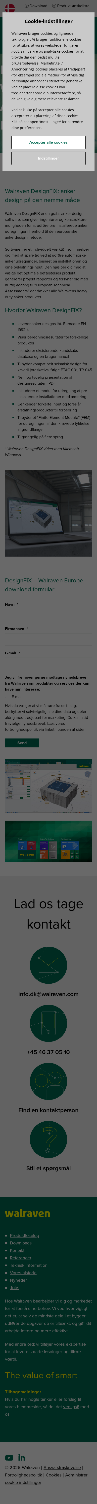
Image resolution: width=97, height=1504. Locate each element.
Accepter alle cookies (48, 142)
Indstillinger (48, 158)
